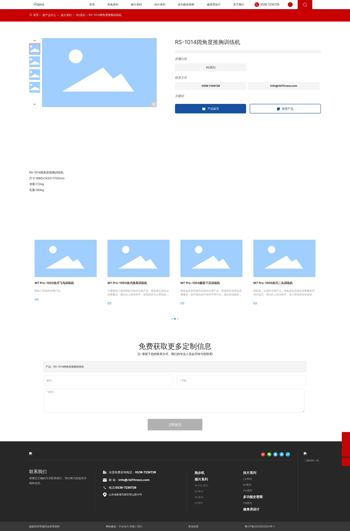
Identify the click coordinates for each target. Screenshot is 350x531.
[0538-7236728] (346, 444)
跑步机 (200, 473)
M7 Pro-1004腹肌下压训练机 (200, 283)
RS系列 (80, 15)
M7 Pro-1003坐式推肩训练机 (127, 283)
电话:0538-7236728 (122, 487)
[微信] (269, 454)
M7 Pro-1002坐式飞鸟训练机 (54, 283)
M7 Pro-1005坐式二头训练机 (273, 283)
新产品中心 (49, 15)
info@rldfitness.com (283, 85)
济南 (132, 526)
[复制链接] (288, 454)
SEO (139, 526)
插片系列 (201, 479)
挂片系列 (66, 15)
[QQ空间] (281, 454)
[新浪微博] (263, 454)
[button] (172, 319)
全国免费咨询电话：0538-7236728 (132, 472)
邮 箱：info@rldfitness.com (129, 480)
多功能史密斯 (253, 497)
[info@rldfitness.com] (346, 436)
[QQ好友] (275, 454)
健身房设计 (251, 509)
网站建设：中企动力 (117, 526)
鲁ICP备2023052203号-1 (260, 526)
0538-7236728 (269, 4)
